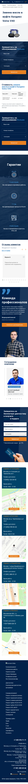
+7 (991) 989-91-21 (10, 574)
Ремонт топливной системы (14, 695)
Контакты (8, 733)
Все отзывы (6, 250)
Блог (7, 723)
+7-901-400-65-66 (19, 768)
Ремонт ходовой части (12, 710)
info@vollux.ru (22, 743)
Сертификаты (10, 730)
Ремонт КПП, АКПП (11, 707)
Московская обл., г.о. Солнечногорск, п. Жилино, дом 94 (13, 615)
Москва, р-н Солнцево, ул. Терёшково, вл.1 (11, 472)
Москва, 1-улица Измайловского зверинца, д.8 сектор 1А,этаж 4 (13, 567)
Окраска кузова (10, 671)
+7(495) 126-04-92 (9, 480)
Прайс (7, 721)
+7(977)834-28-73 (9, 624)
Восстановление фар (12, 679)
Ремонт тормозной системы (14, 698)
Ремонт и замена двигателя (14, 700)
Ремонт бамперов (11, 674)
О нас (7, 726)
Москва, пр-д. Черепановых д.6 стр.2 (13, 520)
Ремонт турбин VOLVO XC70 (14, 702)
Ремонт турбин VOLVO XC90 (14, 705)
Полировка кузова (11, 676)
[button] (3, 280)
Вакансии (8, 728)
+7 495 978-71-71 (20, 740)
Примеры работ (10, 718)
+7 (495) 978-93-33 (10, 527)
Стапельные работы (12, 669)
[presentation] (22, 249)
